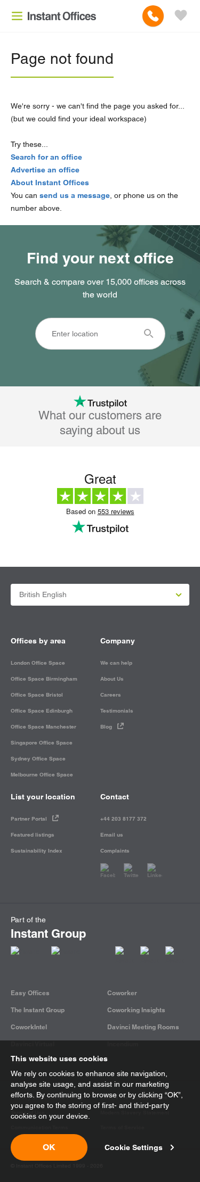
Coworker (122, 993)
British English (43, 594)
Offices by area (38, 641)
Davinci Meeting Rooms (143, 1027)
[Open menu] (17, 16)
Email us (111, 834)
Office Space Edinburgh (42, 710)
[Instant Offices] (62, 16)
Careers (110, 694)
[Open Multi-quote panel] (180, 15)
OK (49, 1147)
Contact (114, 796)
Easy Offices (30, 993)
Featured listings (32, 834)
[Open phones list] (153, 16)
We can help (116, 662)
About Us (112, 678)
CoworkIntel (29, 1027)
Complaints (115, 850)
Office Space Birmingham (44, 678)
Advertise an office (45, 170)
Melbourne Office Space (42, 774)
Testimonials (116, 710)
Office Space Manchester (43, 726)
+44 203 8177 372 (123, 818)
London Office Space (38, 662)
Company (117, 641)
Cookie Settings (134, 1147)
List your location (43, 796)
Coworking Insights (136, 1010)
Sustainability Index (36, 850)
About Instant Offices (50, 182)
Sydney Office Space (38, 758)
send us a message (74, 195)
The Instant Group (38, 1010)
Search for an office (46, 157)
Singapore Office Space (42, 742)
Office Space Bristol (37, 694)
